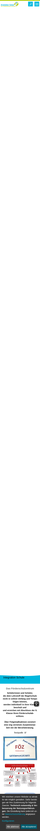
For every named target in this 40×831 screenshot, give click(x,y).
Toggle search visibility (30, 4)
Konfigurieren (8, 821)
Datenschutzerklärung (15, 814)
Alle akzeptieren (29, 827)
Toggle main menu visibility (36, 4)
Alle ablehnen (13, 827)
